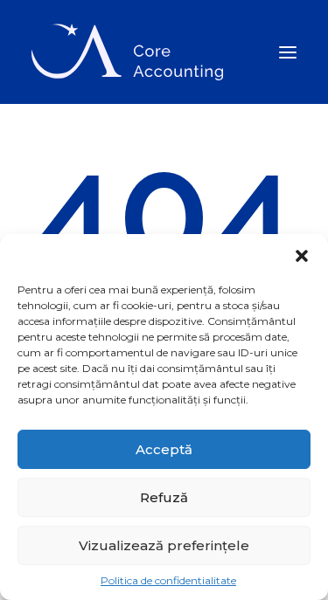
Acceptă (164, 449)
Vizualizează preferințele (164, 545)
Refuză (164, 497)
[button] (302, 256)
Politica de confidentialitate (168, 580)
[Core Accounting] (127, 52)
